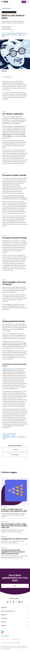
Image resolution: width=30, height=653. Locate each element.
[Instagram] (10, 602)
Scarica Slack (4, 636)
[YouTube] (19, 602)
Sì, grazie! (15, 449)
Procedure (14, 34)
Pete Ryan (11, 29)
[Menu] (28, 2)
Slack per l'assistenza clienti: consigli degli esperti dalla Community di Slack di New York (14, 525)
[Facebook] (13, 602)
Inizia (23, 2)
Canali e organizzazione (8, 435)
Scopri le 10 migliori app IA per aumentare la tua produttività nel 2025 (14, 510)
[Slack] (4, 2)
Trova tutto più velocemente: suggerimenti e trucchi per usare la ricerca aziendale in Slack (13, 552)
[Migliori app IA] (15, 491)
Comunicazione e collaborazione (14, 33)
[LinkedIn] (7, 602)
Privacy (2, 639)
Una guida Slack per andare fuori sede (14, 539)
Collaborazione (6, 8)
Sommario (4, 71)
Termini (8, 639)
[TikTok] (22, 602)
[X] (16, 602)
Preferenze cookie (15, 639)
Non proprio (15, 454)
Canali (3, 33)
